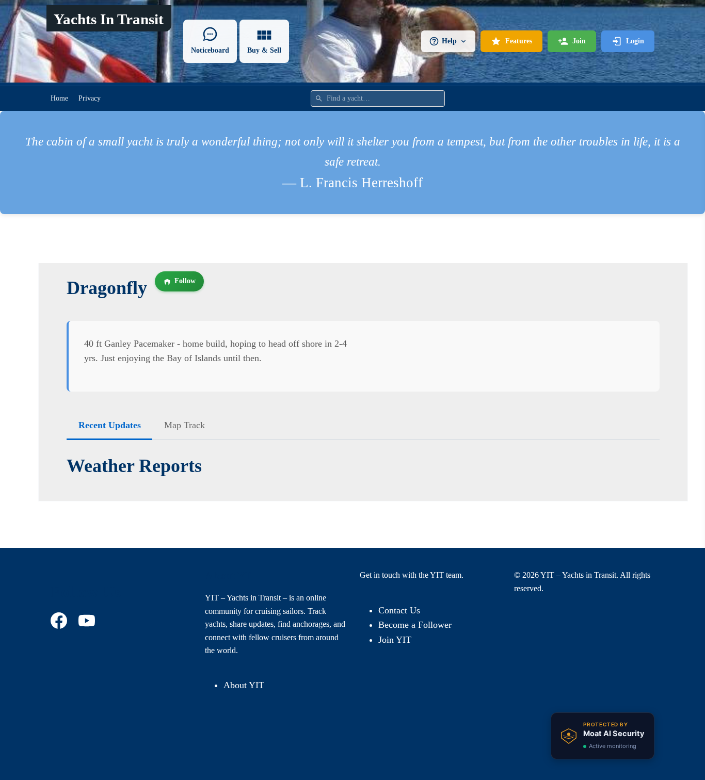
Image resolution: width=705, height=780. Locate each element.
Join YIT (394, 640)
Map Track (184, 425)
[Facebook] (60, 620)
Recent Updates (109, 425)
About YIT (243, 685)
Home (59, 98)
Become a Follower (415, 625)
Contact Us (399, 610)
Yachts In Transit (109, 19)
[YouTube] (88, 620)
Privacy (89, 98)
